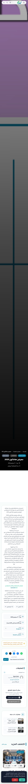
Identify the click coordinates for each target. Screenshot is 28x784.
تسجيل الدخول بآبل (13, 701)
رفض (14, 779)
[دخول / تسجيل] (10, 2)
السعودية (18, 629)
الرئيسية (24, 451)
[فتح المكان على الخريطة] (5, 628)
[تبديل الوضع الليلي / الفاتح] (4, 2)
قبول (22, 779)
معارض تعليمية (17, 451)
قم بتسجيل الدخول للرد (14, 679)
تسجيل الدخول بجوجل (14, 697)
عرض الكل (4, 744)
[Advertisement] (14, 485)
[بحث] (7, 2)
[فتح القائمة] (23, 2)
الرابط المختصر (14, 656)
